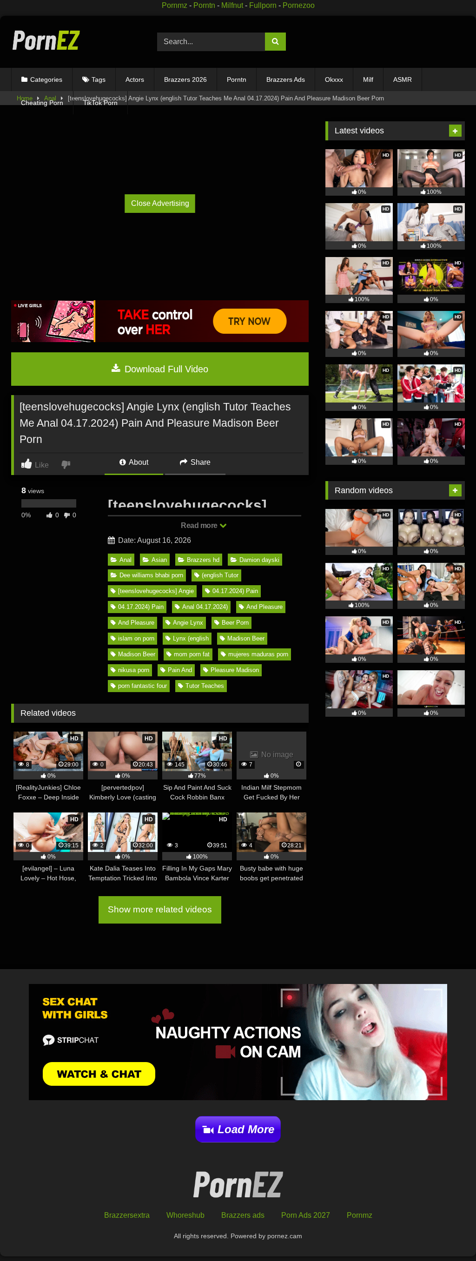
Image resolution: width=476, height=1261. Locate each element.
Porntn (204, 5)
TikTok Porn (100, 102)
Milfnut (232, 5)
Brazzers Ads (285, 79)
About (137, 462)
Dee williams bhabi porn (151, 575)
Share (200, 462)
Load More (246, 1129)
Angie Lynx (188, 622)
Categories (46, 79)
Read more (200, 525)
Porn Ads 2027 (305, 1215)
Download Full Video (165, 369)
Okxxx (334, 79)
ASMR (402, 79)
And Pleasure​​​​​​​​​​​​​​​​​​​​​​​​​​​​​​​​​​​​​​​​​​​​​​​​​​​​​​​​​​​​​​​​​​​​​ (136, 622)
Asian (159, 559)
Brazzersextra (127, 1215)
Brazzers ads (242, 1215)
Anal (125, 559)
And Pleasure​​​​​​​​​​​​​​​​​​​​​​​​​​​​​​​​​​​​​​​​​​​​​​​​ (264, 606)
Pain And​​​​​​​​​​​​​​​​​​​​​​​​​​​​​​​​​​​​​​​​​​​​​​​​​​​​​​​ (180, 670)
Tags (99, 79)
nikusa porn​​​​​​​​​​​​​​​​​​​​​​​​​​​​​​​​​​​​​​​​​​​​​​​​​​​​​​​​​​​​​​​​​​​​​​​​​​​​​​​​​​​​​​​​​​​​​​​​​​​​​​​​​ (133, 670)
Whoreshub (185, 1215)
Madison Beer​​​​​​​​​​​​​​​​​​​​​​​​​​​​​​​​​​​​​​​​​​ (136, 654)
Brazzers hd (203, 559)
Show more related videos (160, 909)
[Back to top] (447, 1233)
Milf (368, 79)
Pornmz (174, 5)
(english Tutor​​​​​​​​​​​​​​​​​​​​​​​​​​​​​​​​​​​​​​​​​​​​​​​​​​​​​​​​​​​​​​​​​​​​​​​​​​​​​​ (220, 575)
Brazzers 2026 (185, 79)
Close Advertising (160, 203)
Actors (135, 79)
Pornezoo (299, 5)
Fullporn (263, 5)
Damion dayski (259, 559)
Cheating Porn (42, 102)
